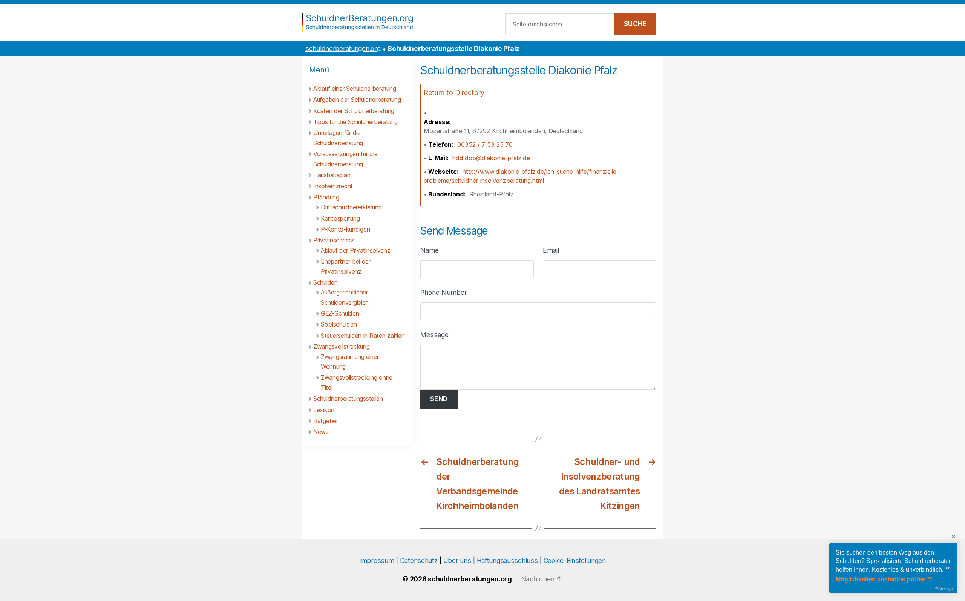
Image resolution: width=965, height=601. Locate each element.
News (321, 431)
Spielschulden (339, 324)
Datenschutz (419, 560)
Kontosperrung (340, 218)
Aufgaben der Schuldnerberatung (357, 99)
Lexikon (323, 410)
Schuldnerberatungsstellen (348, 398)
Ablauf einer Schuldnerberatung (354, 88)
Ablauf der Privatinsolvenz (356, 250)
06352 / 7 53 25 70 (485, 144)
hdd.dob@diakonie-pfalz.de (491, 158)
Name (429, 250)
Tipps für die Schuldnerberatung (355, 122)
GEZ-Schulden (340, 313)
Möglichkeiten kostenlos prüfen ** (884, 579)
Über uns (457, 560)
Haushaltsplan (331, 175)
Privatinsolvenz (333, 240)
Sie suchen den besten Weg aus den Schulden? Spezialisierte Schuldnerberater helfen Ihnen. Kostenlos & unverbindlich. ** (893, 561)
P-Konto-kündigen (345, 229)
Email (551, 250)
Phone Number (443, 292)
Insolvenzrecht (333, 186)
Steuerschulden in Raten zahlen (362, 335)
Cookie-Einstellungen (575, 560)
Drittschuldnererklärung (351, 207)
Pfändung (326, 197)
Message (434, 335)
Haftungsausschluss (507, 560)
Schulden (325, 282)
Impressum (376, 560)
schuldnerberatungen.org (342, 48)
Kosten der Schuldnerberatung (353, 111)
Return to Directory (454, 93)
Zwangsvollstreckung (341, 346)
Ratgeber (325, 421)
